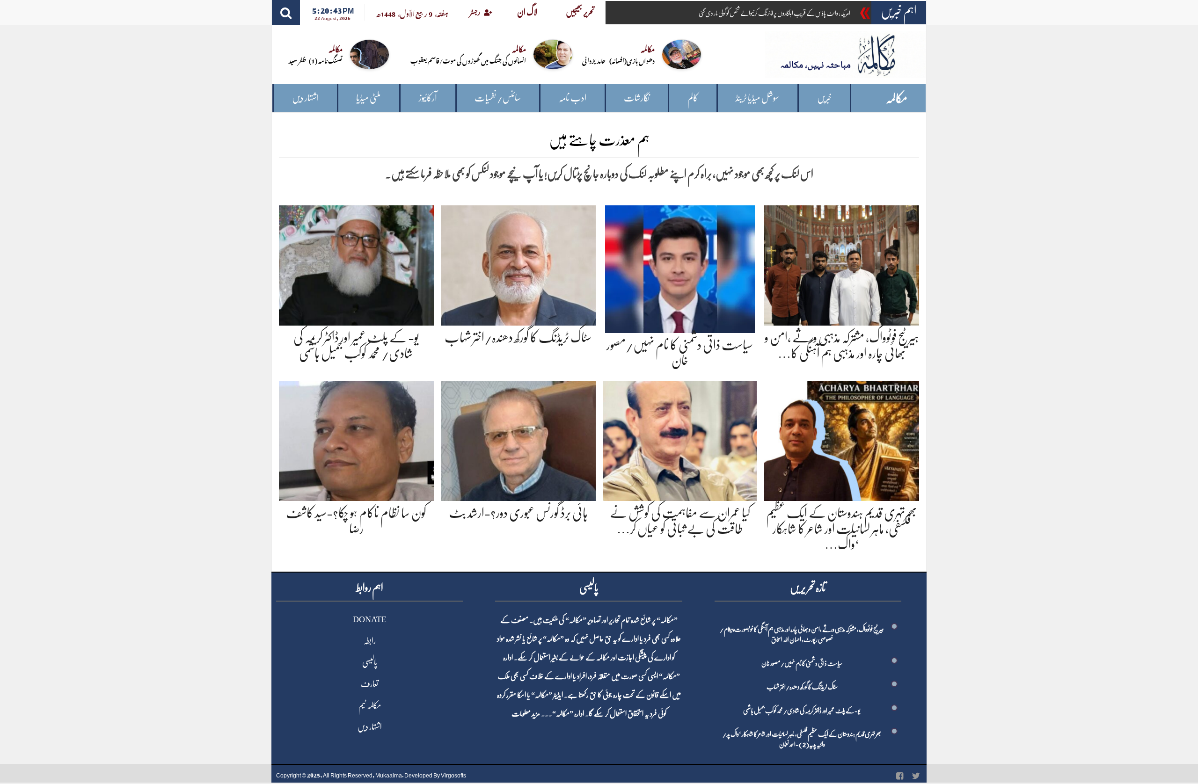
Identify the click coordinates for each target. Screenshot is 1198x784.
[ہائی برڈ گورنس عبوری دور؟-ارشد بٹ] (518, 439)
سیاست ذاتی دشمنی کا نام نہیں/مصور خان (801, 663)
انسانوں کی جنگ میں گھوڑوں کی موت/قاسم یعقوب (468, 60)
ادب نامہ (572, 98)
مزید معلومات (525, 714)
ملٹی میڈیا (368, 98)
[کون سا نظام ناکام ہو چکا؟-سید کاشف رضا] (356, 439)
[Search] (286, 12)
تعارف (370, 684)
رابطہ (370, 641)
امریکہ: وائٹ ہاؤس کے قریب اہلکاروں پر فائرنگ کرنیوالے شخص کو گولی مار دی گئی (774, 13)
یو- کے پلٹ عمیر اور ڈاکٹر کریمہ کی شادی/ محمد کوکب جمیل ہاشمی (802, 710)
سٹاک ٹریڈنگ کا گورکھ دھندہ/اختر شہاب (518, 337)
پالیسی (369, 662)
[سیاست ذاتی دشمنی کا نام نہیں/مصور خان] (680, 267)
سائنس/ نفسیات (498, 98)
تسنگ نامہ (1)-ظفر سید (315, 60)
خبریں (824, 98)
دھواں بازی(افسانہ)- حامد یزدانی (618, 60)
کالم (692, 98)
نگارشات (637, 98)
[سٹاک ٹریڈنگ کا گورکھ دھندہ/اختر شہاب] (518, 263)
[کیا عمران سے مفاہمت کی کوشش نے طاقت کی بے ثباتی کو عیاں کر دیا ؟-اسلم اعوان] (680, 439)
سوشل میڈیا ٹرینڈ (757, 98)
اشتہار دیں (305, 98)
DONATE (370, 619)
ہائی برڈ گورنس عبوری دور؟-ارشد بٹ (518, 513)
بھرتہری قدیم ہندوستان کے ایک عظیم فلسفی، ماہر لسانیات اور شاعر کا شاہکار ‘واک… (841, 529)
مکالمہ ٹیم (369, 705)
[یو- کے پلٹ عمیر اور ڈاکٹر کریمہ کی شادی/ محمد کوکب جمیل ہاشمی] (356, 263)
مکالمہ (896, 98)
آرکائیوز (428, 98)
